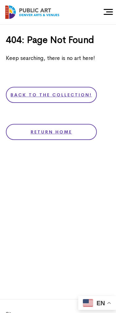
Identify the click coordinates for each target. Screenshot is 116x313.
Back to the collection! (51, 95)
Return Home (51, 132)
